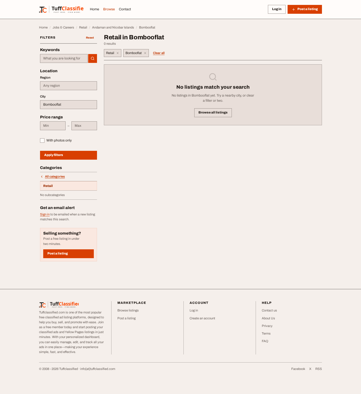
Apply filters (53, 155)
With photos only (59, 140)
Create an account (202, 318)
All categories (55, 176)
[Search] (92, 58)
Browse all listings (213, 112)
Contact (125, 9)
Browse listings (128, 310)
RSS (318, 369)
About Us (268, 318)
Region (45, 77)
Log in (276, 9)
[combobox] (64, 58)
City (43, 96)
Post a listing (57, 253)
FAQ (265, 341)
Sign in (45, 214)
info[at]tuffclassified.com (97, 369)
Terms (266, 333)
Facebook (298, 369)
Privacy (267, 326)
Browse (109, 9)
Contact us (269, 310)
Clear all (159, 53)
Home (94, 9)
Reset (90, 37)
